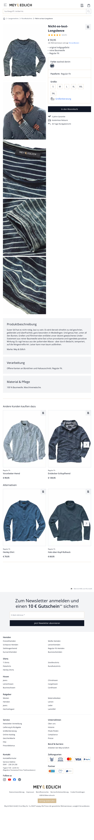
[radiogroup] (69, 64)
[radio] (52, 65)
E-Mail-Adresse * (18, 626)
